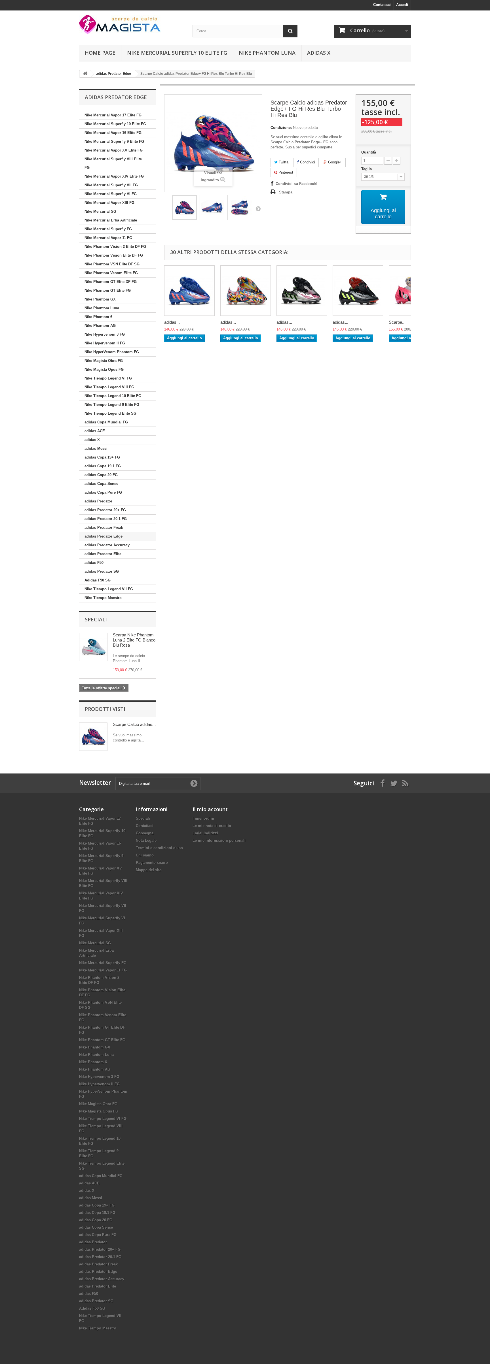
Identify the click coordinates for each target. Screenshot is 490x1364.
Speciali (96, 619)
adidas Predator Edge (103, 536)
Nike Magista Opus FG (104, 369)
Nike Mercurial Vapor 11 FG (108, 238)
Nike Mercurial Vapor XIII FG (109, 203)
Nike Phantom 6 (98, 317)
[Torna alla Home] (85, 73)
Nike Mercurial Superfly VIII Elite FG (113, 163)
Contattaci (382, 5)
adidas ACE (95, 431)
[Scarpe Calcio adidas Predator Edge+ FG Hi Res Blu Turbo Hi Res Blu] (184, 207)
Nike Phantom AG (100, 325)
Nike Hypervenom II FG (105, 343)
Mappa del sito (149, 870)
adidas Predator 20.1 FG (106, 519)
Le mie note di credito (212, 826)
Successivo (258, 208)
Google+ (334, 162)
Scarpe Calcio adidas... (134, 724)
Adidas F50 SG (98, 580)
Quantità (368, 152)
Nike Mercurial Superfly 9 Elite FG (114, 141)
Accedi (402, 5)
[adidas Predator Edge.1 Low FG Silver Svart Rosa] (301, 290)
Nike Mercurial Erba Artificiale (111, 220)
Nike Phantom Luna (267, 52)
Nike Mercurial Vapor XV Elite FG (114, 150)
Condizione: (281, 127)
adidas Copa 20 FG (101, 475)
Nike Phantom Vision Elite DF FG (114, 255)
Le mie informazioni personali (219, 840)
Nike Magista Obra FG (104, 361)
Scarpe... (397, 322)
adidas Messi (96, 448)
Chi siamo (145, 855)
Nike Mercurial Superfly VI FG (111, 194)
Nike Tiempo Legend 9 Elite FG (112, 404)
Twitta (283, 162)
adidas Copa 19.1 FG (103, 466)
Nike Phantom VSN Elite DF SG (112, 264)
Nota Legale (146, 840)
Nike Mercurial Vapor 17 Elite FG (113, 115)
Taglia (367, 169)
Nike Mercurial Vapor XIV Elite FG (114, 176)
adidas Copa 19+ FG (102, 457)
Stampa (285, 192)
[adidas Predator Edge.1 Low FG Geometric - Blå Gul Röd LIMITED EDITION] (245, 290)
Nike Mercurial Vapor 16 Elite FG (113, 133)
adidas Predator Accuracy (107, 545)
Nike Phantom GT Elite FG (108, 290)
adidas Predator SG (102, 571)
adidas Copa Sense (101, 483)
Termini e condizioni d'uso (159, 848)
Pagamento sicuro (152, 862)
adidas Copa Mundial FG (106, 422)
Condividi (307, 162)
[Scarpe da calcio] (131, 24)
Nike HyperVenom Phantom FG (112, 352)
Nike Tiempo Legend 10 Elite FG (113, 396)
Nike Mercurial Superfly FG (108, 229)
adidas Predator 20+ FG (105, 510)
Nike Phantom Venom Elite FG (111, 273)
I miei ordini (203, 818)
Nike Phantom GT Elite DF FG (111, 282)
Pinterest (285, 172)
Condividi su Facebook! (296, 184)
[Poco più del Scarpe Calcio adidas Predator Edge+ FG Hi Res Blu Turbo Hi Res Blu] (93, 737)
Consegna (144, 833)
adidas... (172, 322)
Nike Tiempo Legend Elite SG (110, 413)
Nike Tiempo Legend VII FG (109, 589)
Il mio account (210, 809)
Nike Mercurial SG (100, 211)
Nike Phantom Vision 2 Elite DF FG (115, 246)
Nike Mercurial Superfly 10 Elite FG (177, 52)
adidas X (318, 52)
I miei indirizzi (205, 833)
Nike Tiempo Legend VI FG (108, 378)
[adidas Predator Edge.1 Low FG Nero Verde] (358, 290)
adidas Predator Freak (104, 527)
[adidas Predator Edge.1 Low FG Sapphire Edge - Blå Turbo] (189, 290)
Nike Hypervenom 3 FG (105, 334)
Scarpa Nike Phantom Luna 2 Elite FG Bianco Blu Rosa (134, 639)
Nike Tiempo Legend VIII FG (109, 387)
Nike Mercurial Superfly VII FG (111, 185)
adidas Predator (98, 501)
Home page (100, 52)
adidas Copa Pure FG (103, 492)
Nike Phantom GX (100, 299)
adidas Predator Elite (103, 554)
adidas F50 (94, 562)
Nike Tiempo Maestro (103, 598)
